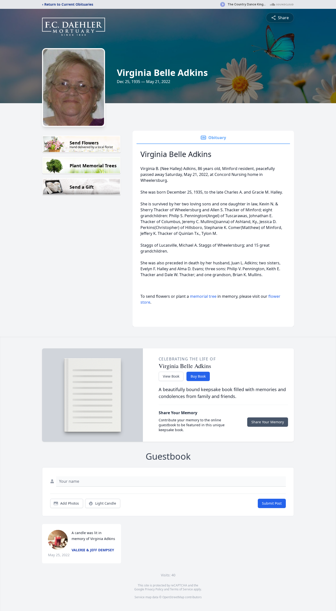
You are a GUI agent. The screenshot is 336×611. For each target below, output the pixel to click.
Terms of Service (181, 589)
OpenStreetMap (173, 597)
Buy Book (198, 376)
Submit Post (272, 503)
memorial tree (203, 296)
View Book (171, 376)
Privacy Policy (154, 589)
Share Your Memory (267, 422)
